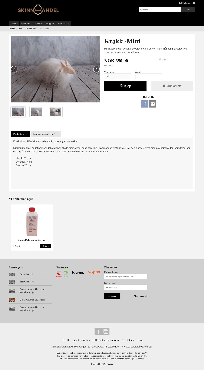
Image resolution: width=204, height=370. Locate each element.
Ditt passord (110, 283)
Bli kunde (25, 23)
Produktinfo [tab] (18, 133)
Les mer (111, 359)
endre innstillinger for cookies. (132, 359)
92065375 (113, 346)
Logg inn (50, 23)
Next (99, 69)
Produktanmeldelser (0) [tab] (44, 133)
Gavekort (38, 23)
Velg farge (109, 72)
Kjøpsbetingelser (81, 340)
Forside (14, 23)
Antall (138, 72)
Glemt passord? (141, 296)
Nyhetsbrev (128, 340)
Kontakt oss (63, 23)
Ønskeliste (174, 86)
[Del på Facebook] (144, 104)
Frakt (66, 340)
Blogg (140, 340)
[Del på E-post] (152, 104)
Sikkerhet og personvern (106, 340)
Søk (188, 9)
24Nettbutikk (107, 364)
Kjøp (127, 86)
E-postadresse (111, 272)
